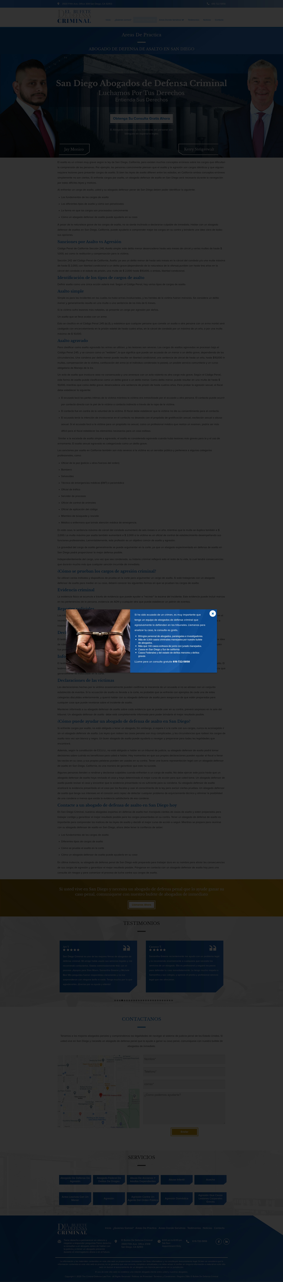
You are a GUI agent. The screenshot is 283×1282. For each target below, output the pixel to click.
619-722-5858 (181, 661)
